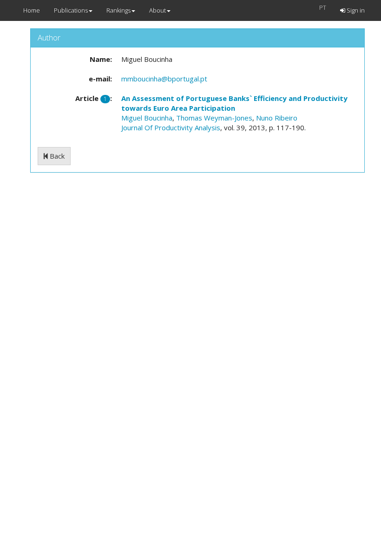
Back (56, 156)
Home (31, 10)
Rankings (118, 10)
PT (322, 7)
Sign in (355, 10)
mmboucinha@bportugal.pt (164, 78)
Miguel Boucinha (146, 117)
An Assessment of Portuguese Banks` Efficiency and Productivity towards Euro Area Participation (234, 103)
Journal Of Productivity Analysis (170, 127)
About (157, 10)
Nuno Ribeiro (276, 117)
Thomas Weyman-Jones (214, 117)
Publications (71, 10)
